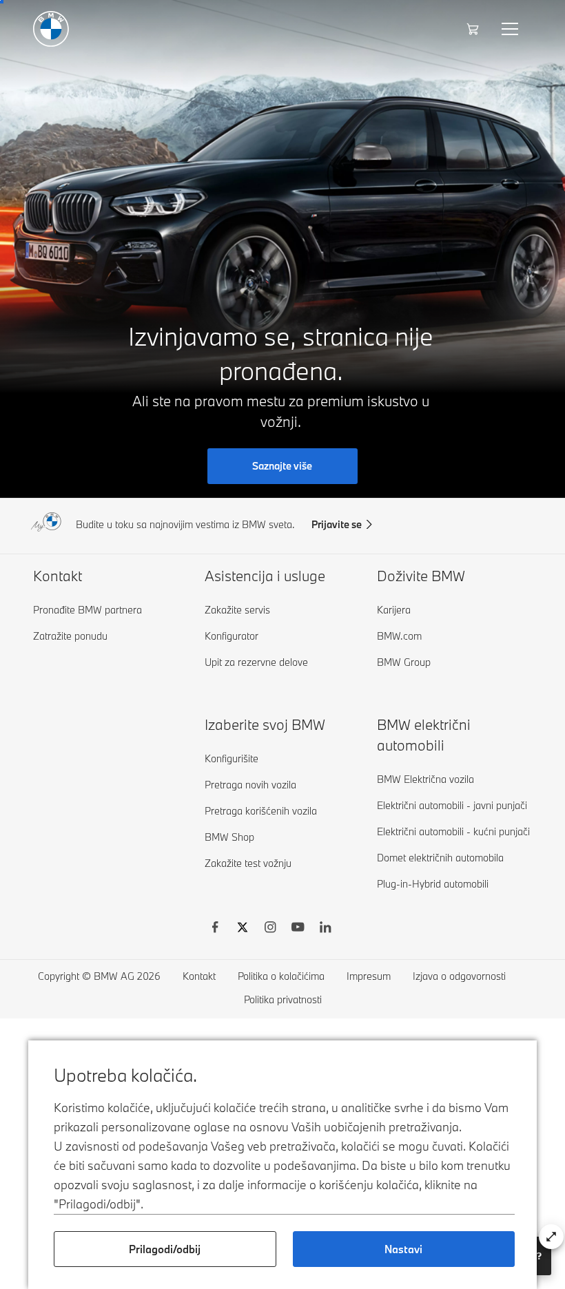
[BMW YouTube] (297, 929)
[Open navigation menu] (511, 29)
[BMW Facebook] (215, 929)
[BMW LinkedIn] (325, 929)
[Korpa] (474, 29)
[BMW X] (242, 929)
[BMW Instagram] (270, 929)
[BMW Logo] (51, 29)
